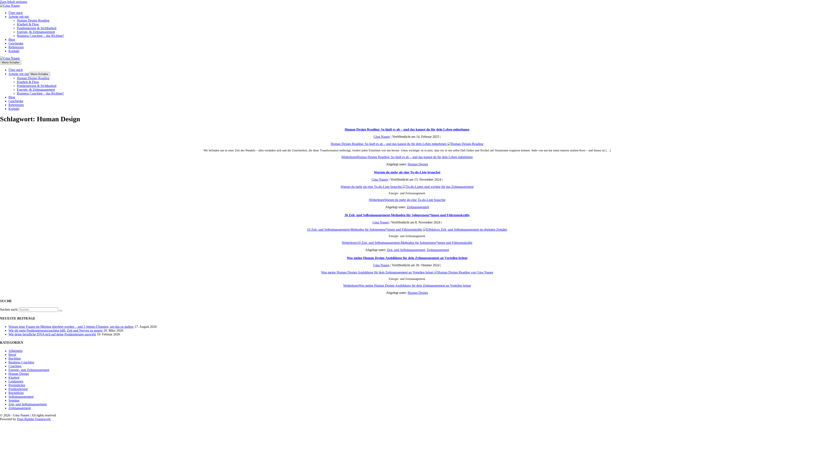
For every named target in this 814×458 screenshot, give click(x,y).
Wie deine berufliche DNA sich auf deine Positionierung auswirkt (52, 334)
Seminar (14, 400)
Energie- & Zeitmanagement (36, 32)
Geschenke (15, 43)
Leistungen (15, 381)
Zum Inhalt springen (13, 2)
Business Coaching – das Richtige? (40, 36)
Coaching (14, 366)
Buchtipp (14, 358)
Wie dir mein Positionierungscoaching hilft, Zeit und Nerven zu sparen (55, 330)
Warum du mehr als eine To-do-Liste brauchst (407, 172)
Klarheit (13, 377)
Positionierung (18, 389)
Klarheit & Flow (28, 24)
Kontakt (13, 51)
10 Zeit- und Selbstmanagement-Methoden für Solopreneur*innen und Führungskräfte (407, 215)
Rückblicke (16, 393)
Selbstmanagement (20, 396)
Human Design (418, 164)
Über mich (15, 13)
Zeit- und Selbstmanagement (406, 250)
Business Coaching (21, 362)
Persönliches (16, 385)
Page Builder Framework (34, 419)
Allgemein (15, 351)
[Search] (60, 310)
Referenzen (16, 47)
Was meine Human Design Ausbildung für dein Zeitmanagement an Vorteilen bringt (407, 258)
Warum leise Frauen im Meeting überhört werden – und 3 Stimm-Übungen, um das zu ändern (71, 326)
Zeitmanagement (418, 207)
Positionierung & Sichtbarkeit (36, 28)
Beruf (12, 354)
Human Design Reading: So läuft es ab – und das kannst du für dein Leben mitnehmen (407, 129)
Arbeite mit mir (18, 16)
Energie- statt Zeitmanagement (28, 370)
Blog (11, 39)
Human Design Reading (33, 20)
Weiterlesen (407, 157)
